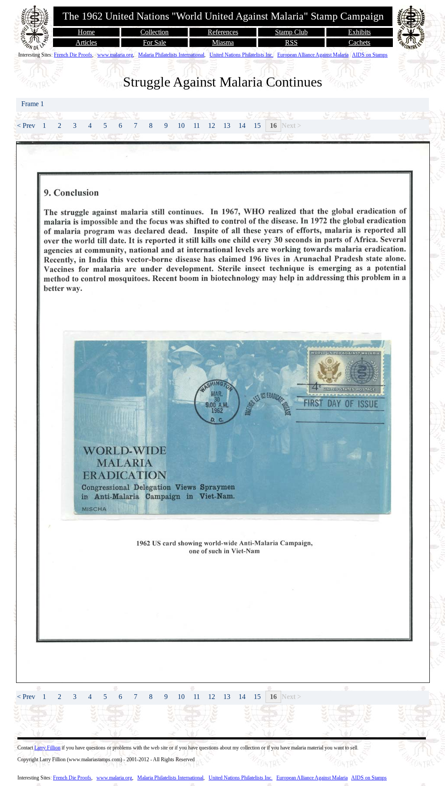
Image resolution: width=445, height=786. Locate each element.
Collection (154, 32)
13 (226, 125)
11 (196, 125)
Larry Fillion (47, 748)
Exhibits (359, 32)
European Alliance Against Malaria (313, 55)
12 (211, 125)
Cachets (359, 42)
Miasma (223, 42)
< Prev (26, 125)
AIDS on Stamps (370, 55)
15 (257, 125)
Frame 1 (33, 103)
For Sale (154, 42)
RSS (291, 42)
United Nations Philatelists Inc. (241, 55)
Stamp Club (291, 32)
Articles (86, 42)
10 (181, 125)
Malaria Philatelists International (171, 55)
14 (242, 125)
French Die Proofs (73, 55)
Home (86, 32)
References (223, 32)
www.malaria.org (115, 55)
